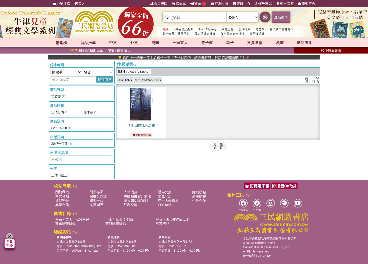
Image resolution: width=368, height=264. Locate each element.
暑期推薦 (244, 29)
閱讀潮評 (96, 204)
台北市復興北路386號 (71, 241)
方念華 (260, 29)
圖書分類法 (98, 196)
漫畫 (280, 42)
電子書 (207, 42)
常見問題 (165, 196)
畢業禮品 (162, 223)
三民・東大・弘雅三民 (72, 219)
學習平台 (308, 3)
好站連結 (165, 204)
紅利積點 (199, 191)
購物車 (181, 3)
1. (141, 125)
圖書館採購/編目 (136, 200)
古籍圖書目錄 (65, 223)
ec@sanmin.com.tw (85, 250)
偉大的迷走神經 (205, 33)
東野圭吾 (227, 29)
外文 (134, 42)
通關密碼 (62, 200)
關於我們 (62, 191)
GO (265, 17)
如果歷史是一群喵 (232, 33)
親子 (230, 42)
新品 (88, 42)
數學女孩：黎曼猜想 (176, 33)
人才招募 (130, 191)
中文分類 (62, 196)
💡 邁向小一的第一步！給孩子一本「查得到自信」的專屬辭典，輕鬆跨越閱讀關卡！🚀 (177, 57)
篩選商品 (104, 79)
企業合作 (199, 200)
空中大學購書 (168, 200)
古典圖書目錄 (115, 223)
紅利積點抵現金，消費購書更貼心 (100, 50)
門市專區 (96, 191)
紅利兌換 (222, 3)
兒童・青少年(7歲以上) (173, 219)
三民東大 (180, 42)
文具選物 (255, 42)
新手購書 (199, 196)
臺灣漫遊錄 (257, 33)
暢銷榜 (61, 42)
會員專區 (161, 3)
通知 (199, 3)
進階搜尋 (281, 17)
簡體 (155, 42)
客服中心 (243, 3)
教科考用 (304, 42)
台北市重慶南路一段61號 (175, 241)
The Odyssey (207, 29)
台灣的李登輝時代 (281, 29)
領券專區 (265, 3)
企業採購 (63, 3)
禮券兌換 (165, 191)
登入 (81, 3)
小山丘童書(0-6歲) (119, 219)
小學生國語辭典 (182, 29)
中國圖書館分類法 (137, 196)
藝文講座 (287, 3)
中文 (113, 42)
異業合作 (62, 204)
